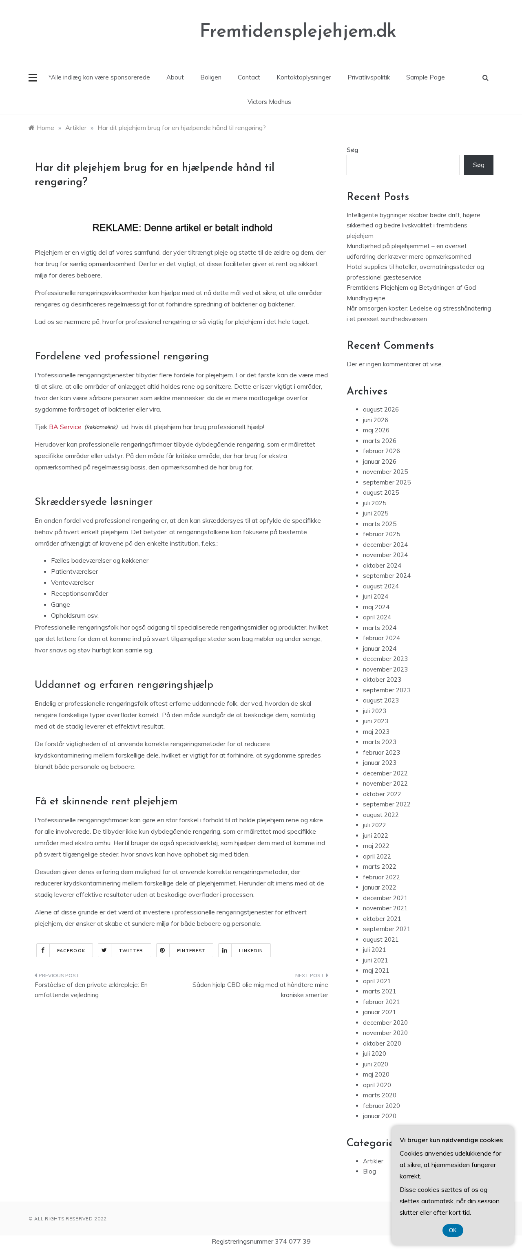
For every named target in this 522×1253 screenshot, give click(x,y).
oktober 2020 (382, 1043)
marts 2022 (379, 866)
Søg (352, 150)
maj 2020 (376, 1074)
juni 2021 (375, 960)
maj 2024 (376, 607)
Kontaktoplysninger (303, 77)
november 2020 (385, 1033)
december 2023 (385, 659)
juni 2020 (375, 1064)
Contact (249, 77)
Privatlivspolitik (368, 77)
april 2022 (377, 856)
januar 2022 (379, 887)
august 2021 (381, 939)
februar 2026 (381, 451)
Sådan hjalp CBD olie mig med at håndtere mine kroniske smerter (260, 990)
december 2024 (385, 544)
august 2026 (381, 409)
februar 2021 (381, 1002)
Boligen (210, 77)
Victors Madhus (269, 102)
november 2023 (385, 669)
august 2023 (381, 700)
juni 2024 (375, 596)
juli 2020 (374, 1053)
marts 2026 (379, 441)
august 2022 (381, 815)
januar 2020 (379, 1116)
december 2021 (385, 898)
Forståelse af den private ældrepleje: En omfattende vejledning (91, 990)
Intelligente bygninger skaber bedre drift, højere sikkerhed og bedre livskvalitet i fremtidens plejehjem (413, 225)
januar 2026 (379, 461)
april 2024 (377, 617)
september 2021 (387, 929)
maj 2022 (376, 846)
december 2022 (385, 773)
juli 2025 (374, 503)
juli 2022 (374, 825)
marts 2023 (379, 742)
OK (453, 1230)
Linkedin (251, 951)
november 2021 (385, 908)
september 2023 (387, 690)
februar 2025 (381, 534)
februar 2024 (381, 638)
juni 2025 (375, 513)
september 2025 (387, 482)
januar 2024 (379, 648)
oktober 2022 (382, 794)
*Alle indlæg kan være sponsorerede (99, 77)
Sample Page (425, 77)
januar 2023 (379, 762)
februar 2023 (381, 752)
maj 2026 (376, 430)
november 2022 (385, 783)
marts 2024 (379, 628)
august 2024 (381, 586)
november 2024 (385, 555)
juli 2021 (374, 950)
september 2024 (387, 575)
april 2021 (377, 981)
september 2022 (387, 804)
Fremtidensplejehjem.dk (298, 32)
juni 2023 (375, 721)
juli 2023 (374, 711)
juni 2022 (375, 835)
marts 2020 (379, 1095)
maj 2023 (376, 732)
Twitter (131, 951)
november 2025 (385, 472)
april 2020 (377, 1085)
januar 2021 (379, 1012)
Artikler (373, 1161)
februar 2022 (381, 877)
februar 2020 (381, 1106)
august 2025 (381, 492)
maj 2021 (376, 970)
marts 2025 (379, 524)
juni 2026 (375, 420)
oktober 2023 (382, 679)
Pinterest (191, 951)
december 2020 (385, 1022)
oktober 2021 (382, 919)
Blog (369, 1171)
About (175, 77)
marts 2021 (379, 991)
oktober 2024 (382, 565)
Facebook (71, 951)
